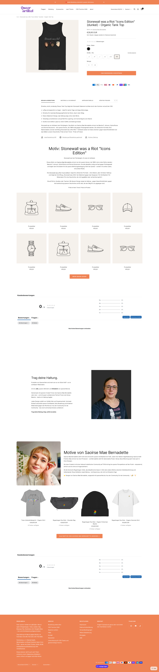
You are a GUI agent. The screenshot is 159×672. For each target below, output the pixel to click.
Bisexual (19, 629)
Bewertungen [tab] (24, 318)
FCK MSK (40, 636)
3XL (117, 56)
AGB (81, 638)
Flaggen (43, 9)
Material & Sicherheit (68, 100)
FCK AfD (25, 636)
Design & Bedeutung (48, 100)
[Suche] (134, 9)
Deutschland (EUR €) (116, 9)
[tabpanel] (79, 334)
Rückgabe (82, 635)
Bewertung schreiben (136, 317)
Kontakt (50, 635)
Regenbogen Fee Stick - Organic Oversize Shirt (126, 520)
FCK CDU (31, 636)
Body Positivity (31, 642)
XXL (111, 56)
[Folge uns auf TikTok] (140, 626)
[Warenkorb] (141, 9)
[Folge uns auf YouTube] (135, 626)
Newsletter (51, 638)
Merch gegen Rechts (32, 634)
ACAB (41, 644)
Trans (31, 627)
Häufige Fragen (104, 100)
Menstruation (20, 642)
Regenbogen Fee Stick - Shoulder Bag (64, 520)
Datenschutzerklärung (86, 627)
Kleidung (51, 9)
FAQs (49, 632)
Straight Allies (39, 629)
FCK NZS (19, 636)
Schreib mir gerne (107, 624)
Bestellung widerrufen (54, 624)
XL (105, 56)
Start (18, 17)
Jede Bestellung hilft (50, 137)
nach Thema (69, 9)
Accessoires (59, 9)
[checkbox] (35, 323)
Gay (39, 627)
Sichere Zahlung (93, 137)
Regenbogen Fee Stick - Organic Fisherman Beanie (95, 523)
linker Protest (31, 644)
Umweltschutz (21, 648)
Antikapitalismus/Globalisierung (26, 646)
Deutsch (127, 9)
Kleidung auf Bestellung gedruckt (72, 137)
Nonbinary (28, 629)
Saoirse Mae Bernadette (99, 29)
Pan (23, 629)
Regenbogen (25, 627)
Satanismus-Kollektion (33, 654)
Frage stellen (126, 317)
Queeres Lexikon (53, 630)
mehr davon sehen (79, 276)
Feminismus (20, 640)
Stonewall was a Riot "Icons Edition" (59, 173)
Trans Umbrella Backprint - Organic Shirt (33, 520)
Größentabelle (132, 53)
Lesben (35, 627)
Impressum (83, 624)
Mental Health (31, 640)
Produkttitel (31, 226)
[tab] (35, 318)
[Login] (138, 9)
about (91, 9)
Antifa (37, 644)
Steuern (96, 35)
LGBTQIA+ (34, 624)
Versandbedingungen (86, 630)
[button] (111, 300)
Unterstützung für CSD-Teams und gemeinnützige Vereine (58, 641)
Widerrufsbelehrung (86, 632)
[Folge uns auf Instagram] (131, 626)
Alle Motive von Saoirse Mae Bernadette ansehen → (79, 536)
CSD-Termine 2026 (81, 9)
